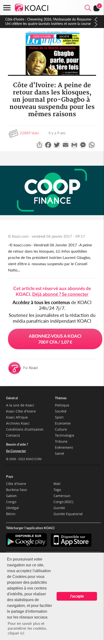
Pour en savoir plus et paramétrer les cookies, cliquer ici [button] (27, 628)
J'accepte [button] (77, 596)
